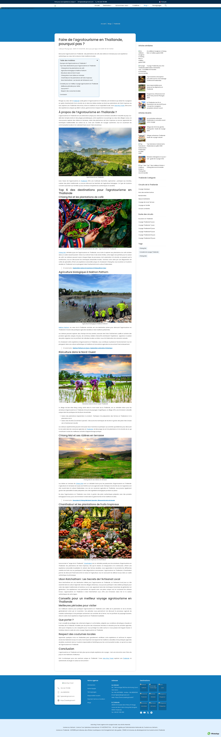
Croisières (136, 5)
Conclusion (63, 94)
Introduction (91, 685)
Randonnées (142, 195)
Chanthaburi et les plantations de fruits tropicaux (76, 78)
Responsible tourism (94, 695)
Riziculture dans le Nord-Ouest (70, 73)
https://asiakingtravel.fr (67, 700)
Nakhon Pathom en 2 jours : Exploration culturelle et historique (92, 348)
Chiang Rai (62, 252)
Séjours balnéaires (144, 199)
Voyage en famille (144, 205)
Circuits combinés (144, 208)
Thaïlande (76, 101)
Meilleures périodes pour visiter (70, 86)
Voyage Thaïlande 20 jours (146, 235)
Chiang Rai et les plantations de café (72, 68)
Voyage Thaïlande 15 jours (146, 232)
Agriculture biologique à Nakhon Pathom (73, 70)
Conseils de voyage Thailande (149, 252)
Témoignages (156, 5)
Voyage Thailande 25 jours (146, 238)
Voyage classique (144, 189)
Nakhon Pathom (64, 327)
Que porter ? (65, 88)
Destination (107, 5)
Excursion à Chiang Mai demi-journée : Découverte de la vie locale (94, 500)
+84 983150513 (64, 692)
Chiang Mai (79, 483)
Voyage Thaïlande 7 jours (146, 225)
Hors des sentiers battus (146, 192)
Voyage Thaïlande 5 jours (146, 222)
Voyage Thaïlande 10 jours (146, 228)
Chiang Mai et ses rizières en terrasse (72, 75)
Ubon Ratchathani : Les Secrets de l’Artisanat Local (77, 80)
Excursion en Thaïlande (145, 219)
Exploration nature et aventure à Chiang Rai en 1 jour (89, 268)
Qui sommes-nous (121, 5)
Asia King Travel (119, 105)
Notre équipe (92, 688)
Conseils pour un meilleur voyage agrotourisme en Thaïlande (79, 84)
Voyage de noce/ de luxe (146, 202)
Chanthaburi (88, 563)
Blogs (146, 5)
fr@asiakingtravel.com (86, 2)
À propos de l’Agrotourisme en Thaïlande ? (73, 63)
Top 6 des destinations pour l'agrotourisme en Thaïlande (78, 66)
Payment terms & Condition (96, 699)
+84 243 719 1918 (102, 2)
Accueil (97, 5)
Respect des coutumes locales (70, 91)
